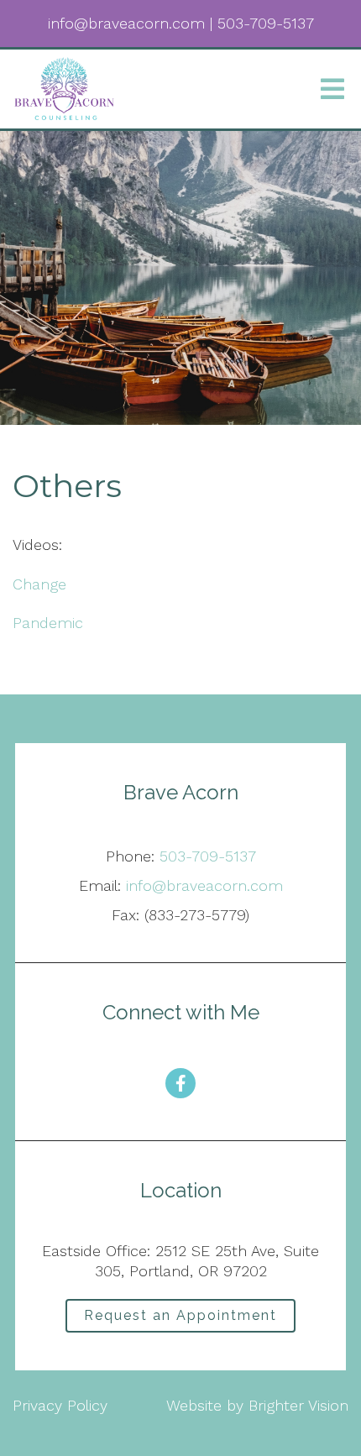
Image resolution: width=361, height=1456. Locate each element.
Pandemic (48, 622)
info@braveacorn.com (204, 885)
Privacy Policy (60, 1405)
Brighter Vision (298, 1405)
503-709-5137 (208, 856)
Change (39, 584)
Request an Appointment (180, 1315)
